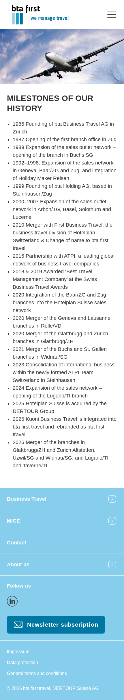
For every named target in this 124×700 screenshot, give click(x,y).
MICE (13, 521)
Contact (16, 543)
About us (18, 564)
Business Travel (26, 499)
